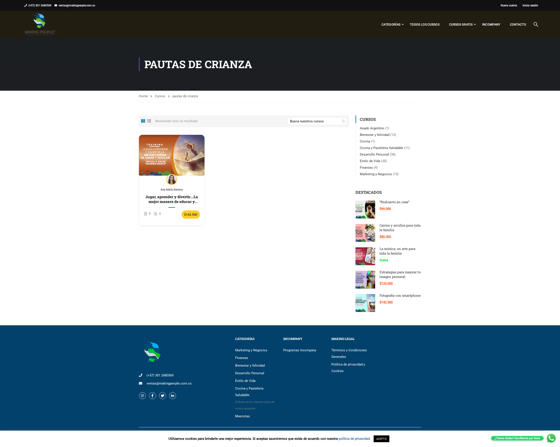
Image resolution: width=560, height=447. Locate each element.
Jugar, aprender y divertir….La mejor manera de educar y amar (171, 199)
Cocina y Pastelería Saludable (381, 148)
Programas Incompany (299, 350)
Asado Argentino (372, 128)
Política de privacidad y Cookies (348, 367)
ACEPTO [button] (381, 438)
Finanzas (366, 168)
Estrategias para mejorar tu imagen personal (400, 274)
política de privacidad (354, 439)
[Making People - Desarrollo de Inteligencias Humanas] (39, 24)
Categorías (391, 24)
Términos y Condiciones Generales (349, 353)
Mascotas (242, 416)
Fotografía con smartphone (400, 295)
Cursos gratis (460, 24)
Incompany (491, 24)
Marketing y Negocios (376, 174)
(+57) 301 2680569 (39, 5)
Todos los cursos (424, 24)
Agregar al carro (172, 155)
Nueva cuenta (509, 5)
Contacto (518, 24)
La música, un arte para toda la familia (397, 250)
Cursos (160, 96)
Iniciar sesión (530, 5)
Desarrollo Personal (374, 154)
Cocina (365, 141)
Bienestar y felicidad (374, 135)
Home (143, 96)
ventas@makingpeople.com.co (77, 5)
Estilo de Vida (370, 161)
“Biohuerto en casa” (395, 202)
